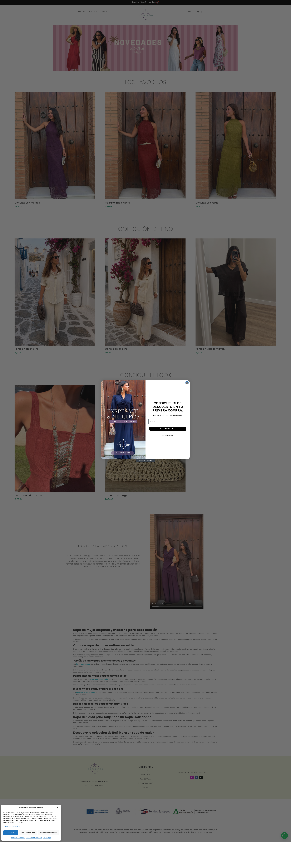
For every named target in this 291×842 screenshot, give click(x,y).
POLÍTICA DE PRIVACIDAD (34, 838)
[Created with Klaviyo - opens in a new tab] (145, 460)
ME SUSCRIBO (167, 429)
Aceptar (10, 833)
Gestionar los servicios (12, 826)
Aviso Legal (47, 838)
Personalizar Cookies (48, 833)
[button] (57, 808)
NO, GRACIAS (167, 435)
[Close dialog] (187, 383)
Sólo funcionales (28, 833)
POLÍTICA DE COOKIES (18, 838)
